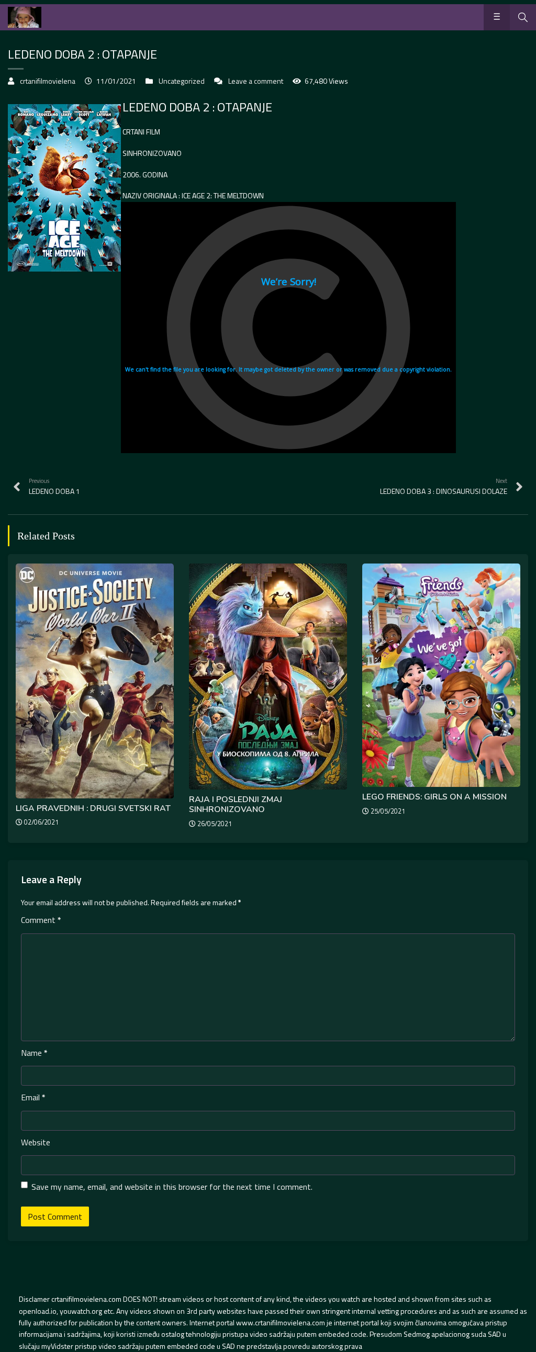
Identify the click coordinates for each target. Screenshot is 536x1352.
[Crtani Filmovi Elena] (24, 17)
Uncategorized (182, 80)
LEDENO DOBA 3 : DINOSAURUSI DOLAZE (443, 486)
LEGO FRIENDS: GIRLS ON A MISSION (434, 797)
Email (33, 1097)
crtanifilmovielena (47, 80)
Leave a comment (255, 80)
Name (34, 1052)
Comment (41, 920)
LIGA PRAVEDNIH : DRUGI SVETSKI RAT (93, 808)
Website (35, 1142)
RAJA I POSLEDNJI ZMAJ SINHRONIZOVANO (235, 804)
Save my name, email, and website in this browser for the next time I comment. (171, 1186)
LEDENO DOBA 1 (54, 486)
